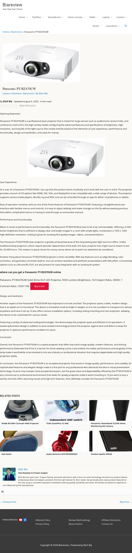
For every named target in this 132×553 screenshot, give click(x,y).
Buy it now (39, 286)
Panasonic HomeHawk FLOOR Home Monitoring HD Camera (108, 424)
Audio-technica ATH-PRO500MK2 (61, 454)
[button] (125, 25)
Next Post (126, 501)
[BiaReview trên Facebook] (25, 519)
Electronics (16, 31)
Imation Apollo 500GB (101, 454)
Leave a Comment (12, 93)
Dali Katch (6, 454)
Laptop (105, 17)
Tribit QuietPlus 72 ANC (57, 423)
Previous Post (8, 501)
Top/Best (36, 17)
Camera (120, 17)
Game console (75, 17)
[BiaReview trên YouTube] (20, 519)
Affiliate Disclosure (111, 520)
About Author (75, 523)
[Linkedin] (2, 491)
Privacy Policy (42, 523)
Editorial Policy (43, 520)
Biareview (12, 4)
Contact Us (107, 523)
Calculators (111, 25)
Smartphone (54, 17)
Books (96, 25)
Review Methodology (79, 520)
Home (22, 17)
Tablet (92, 17)
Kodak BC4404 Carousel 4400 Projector (20, 423)
